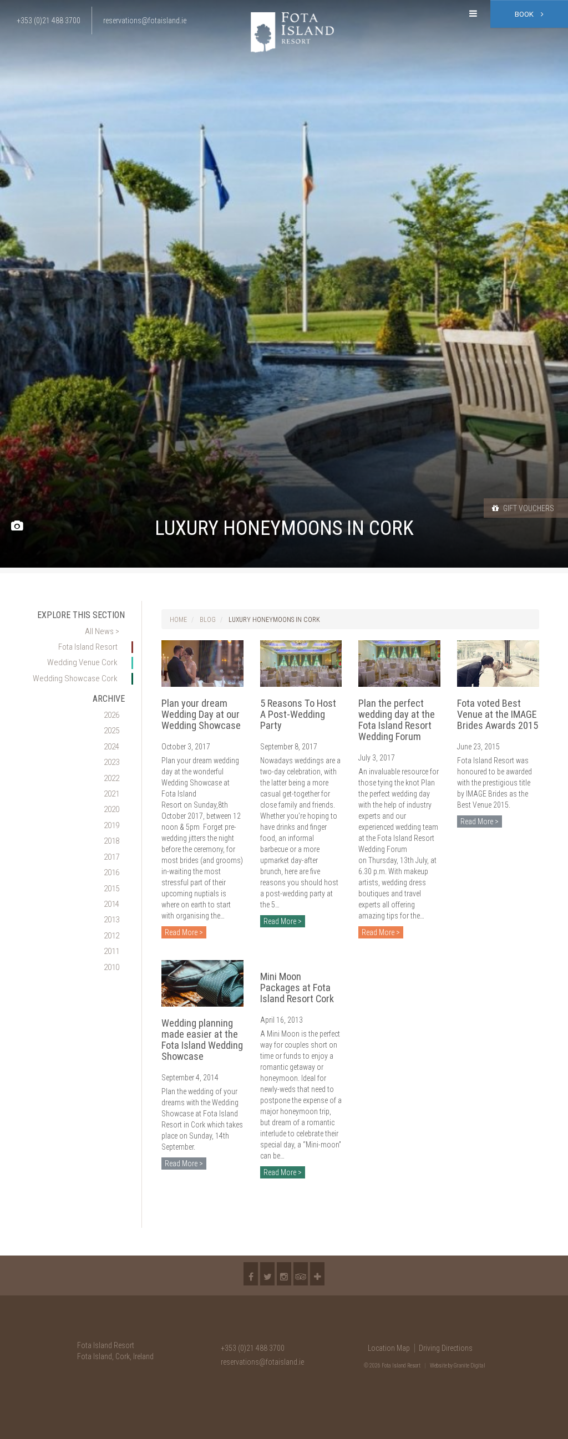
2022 (111, 778)
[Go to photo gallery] (17, 526)
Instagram (284, 1273)
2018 (111, 841)
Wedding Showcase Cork (75, 678)
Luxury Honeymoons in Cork (274, 620)
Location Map (389, 1348)
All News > (102, 631)
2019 (111, 825)
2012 (111, 936)
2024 (111, 747)
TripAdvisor (300, 1273)
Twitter (267, 1273)
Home (178, 620)
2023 (111, 762)
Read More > (184, 932)
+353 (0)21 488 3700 (253, 1348)
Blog (208, 620)
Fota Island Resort (88, 647)
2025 (111, 731)
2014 (111, 904)
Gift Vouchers (527, 508)
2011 (111, 951)
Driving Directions (446, 1348)
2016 (111, 872)
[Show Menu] (473, 14)
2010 (111, 967)
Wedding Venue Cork (82, 662)
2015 (111, 889)
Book (525, 14)
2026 (111, 715)
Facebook (251, 1273)
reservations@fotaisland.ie (262, 1362)
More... (317, 1273)
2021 (111, 794)
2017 (111, 857)
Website (438, 1366)
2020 (111, 809)
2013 (111, 920)
